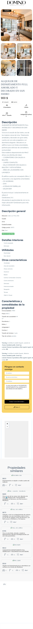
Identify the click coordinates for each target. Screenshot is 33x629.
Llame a (17, 407)
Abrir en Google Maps (8, 234)
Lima (7, 218)
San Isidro (8, 221)
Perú (13, 224)
